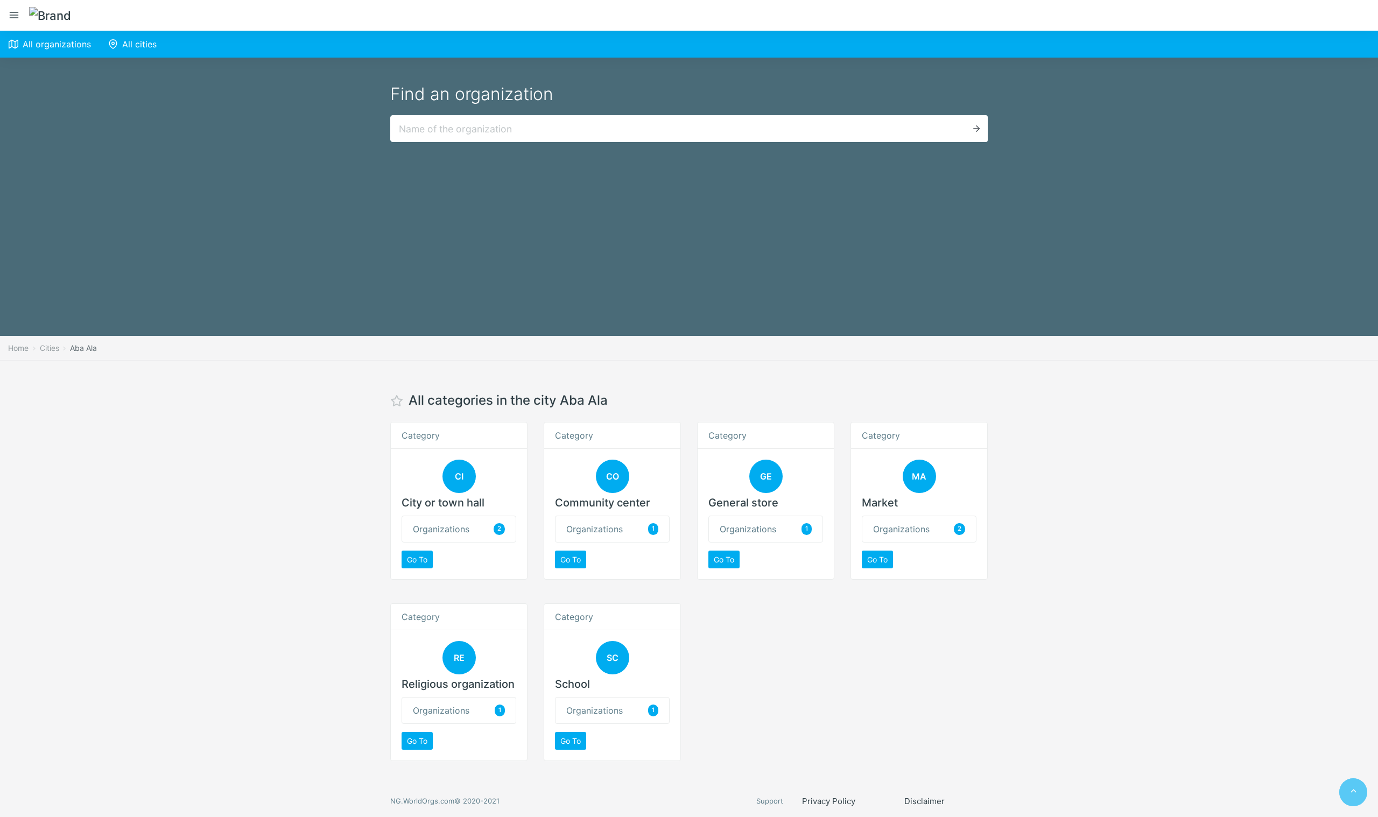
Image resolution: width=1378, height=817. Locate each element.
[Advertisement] (689, 222)
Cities (49, 348)
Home (18, 348)
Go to (417, 559)
